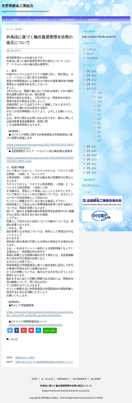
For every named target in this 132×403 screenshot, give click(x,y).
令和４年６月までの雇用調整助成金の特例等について (44, 361)
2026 (93, 71)
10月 (99, 101)
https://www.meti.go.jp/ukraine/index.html (36, 325)
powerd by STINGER (93, 398)
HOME (15, 19)
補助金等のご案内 (25, 357)
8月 (99, 110)
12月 (99, 92)
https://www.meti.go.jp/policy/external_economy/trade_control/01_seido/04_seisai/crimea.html (39, 313)
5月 (99, 123)
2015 (93, 172)
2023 (93, 84)
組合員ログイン (91, 185)
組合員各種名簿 (67, 19)
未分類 (14, 339)
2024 (93, 79)
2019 (93, 155)
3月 (99, 131)
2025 (93, 75)
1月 (99, 140)
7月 (99, 114)
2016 (93, 168)
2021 (93, 146)
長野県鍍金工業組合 (17, 5)
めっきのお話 (41, 19)
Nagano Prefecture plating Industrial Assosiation (66, 391)
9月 (99, 105)
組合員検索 (93, 19)
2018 (93, 159)
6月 (99, 118)
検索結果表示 (63, 379)
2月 (99, 136)
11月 (99, 97)
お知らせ (91, 49)
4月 (99, 127)
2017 (93, 163)
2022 (93, 88)
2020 (93, 150)
